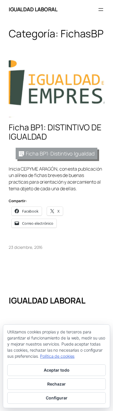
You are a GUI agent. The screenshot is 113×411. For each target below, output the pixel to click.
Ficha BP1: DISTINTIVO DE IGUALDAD (55, 132)
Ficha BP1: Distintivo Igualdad (60, 153)
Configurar (57, 397)
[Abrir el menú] (100, 9)
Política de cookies (57, 356)
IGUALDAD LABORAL (33, 9)
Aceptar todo (57, 370)
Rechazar (56, 383)
